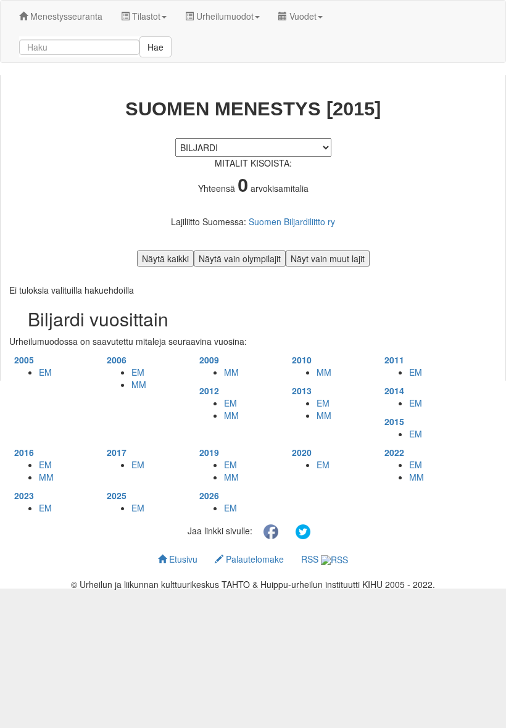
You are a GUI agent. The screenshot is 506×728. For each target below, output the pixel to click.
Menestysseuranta (65, 16)
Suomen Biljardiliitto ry (292, 221)
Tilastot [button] (145, 16)
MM (138, 384)
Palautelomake (253, 559)
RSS (311, 559)
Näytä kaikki (165, 258)
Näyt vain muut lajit (328, 258)
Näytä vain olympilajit (240, 258)
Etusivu (182, 559)
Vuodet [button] (302, 16)
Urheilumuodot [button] (224, 16)
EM (45, 372)
